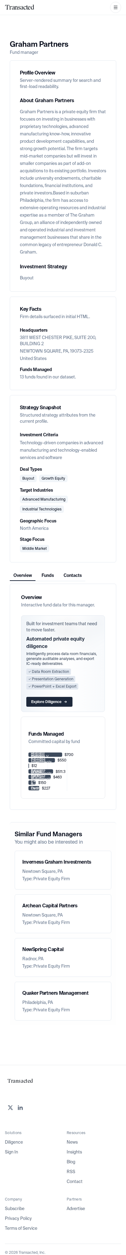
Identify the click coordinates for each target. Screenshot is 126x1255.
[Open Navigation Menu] (115, 7)
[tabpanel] (63, 697)
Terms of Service (21, 1228)
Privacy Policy (18, 1218)
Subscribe (14, 1208)
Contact (75, 1181)
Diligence (14, 1142)
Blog (71, 1162)
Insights (74, 1152)
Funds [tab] (48, 575)
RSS (71, 1171)
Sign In (11, 1152)
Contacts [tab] (73, 575)
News (72, 1142)
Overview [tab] (22, 575)
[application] (63, 771)
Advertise (76, 1208)
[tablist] (47, 575)
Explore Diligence (46, 701)
